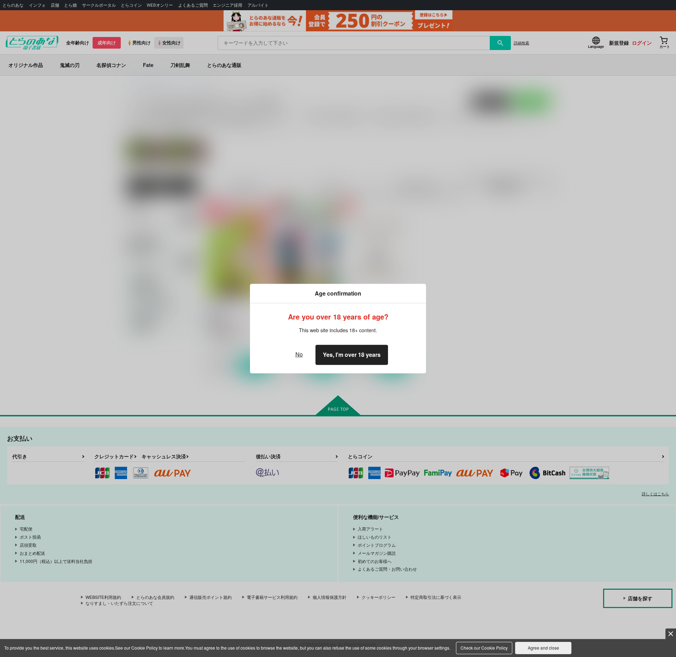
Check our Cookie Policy (484, 648)
